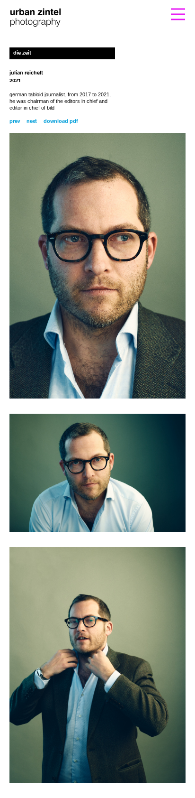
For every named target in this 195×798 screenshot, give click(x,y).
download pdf (61, 121)
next (32, 121)
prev (14, 121)
